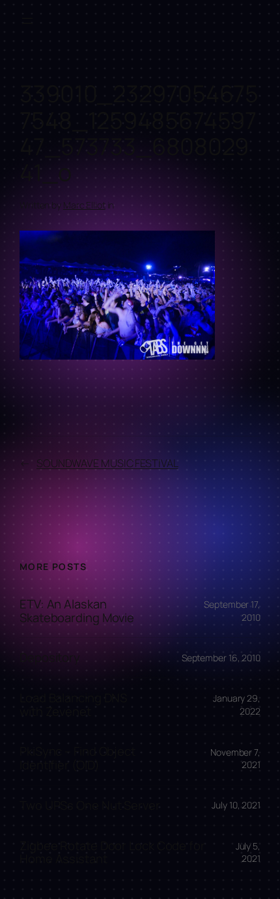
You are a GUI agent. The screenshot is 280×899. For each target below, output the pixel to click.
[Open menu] (27, 21)
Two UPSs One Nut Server (90, 805)
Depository (50, 657)
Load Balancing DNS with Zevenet (73, 704)
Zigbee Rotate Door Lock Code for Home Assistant (112, 852)
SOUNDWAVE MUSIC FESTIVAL (107, 463)
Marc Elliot (84, 205)
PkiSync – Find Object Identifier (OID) (77, 758)
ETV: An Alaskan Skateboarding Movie (77, 610)
